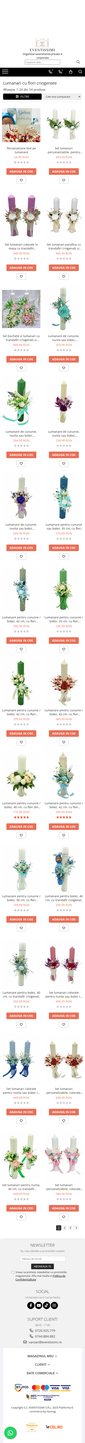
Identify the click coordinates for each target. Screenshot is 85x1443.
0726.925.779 (44, 1331)
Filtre (24, 96)
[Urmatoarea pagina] (76, 1227)
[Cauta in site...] (80, 72)
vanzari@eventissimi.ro (45, 1342)
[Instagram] (54, 1305)
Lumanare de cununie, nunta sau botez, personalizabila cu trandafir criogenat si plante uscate (21, 526)
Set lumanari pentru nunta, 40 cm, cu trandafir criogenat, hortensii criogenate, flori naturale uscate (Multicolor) (21, 1187)
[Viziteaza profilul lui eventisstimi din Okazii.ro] (32, 1427)
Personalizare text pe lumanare (21, 150)
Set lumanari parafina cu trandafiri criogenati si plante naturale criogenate (63, 246)
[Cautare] (78, 62)
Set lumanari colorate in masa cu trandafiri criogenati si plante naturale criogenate (21, 246)
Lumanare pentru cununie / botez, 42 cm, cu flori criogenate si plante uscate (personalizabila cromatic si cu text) (21, 619)
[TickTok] (46, 1305)
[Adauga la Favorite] (21, 180)
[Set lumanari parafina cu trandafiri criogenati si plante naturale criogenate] (64, 215)
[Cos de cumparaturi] (70, 72)
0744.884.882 (44, 1336)
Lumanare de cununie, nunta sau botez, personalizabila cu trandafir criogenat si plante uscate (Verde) (21, 433)
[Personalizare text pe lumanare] (21, 125)
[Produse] (5, 73)
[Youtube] (38, 1305)
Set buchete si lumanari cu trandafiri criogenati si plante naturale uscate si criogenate (21, 338)
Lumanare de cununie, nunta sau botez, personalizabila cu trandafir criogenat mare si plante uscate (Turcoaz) (64, 338)
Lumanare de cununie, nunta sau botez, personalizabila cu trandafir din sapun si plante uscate (64, 433)
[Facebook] (30, 1305)
